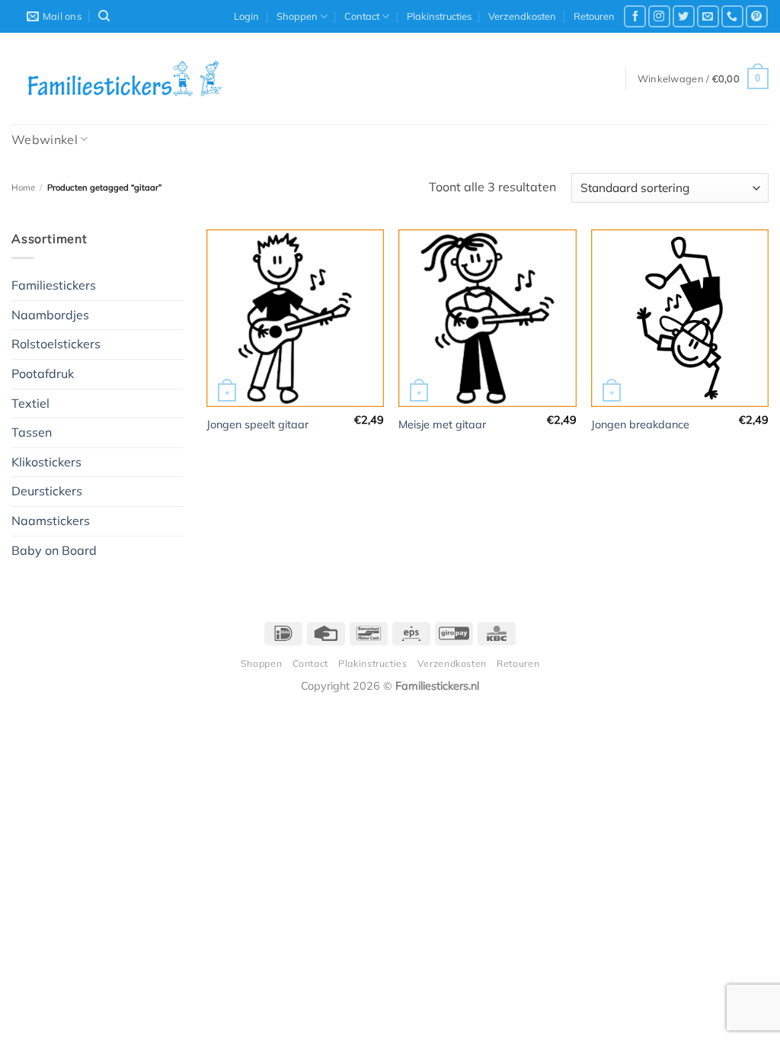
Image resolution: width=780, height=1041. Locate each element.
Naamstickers (50, 520)
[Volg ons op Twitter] (684, 16)
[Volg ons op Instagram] (659, 16)
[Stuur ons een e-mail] (708, 16)
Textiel (30, 403)
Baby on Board (54, 550)
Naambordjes (50, 314)
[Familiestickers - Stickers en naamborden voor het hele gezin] (125, 78)
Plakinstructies (439, 16)
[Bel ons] (732, 16)
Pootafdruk (42, 373)
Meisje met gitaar (442, 424)
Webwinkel (44, 139)
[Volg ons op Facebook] (635, 16)
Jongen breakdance (640, 424)
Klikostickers (46, 461)
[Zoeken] (104, 16)
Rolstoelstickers (56, 343)
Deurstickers (46, 490)
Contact (361, 16)
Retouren (594, 16)
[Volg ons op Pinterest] (757, 16)
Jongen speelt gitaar (257, 424)
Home (23, 187)
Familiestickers (53, 285)
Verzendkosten (522, 16)
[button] (246, 16)
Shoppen (297, 16)
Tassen (31, 432)
